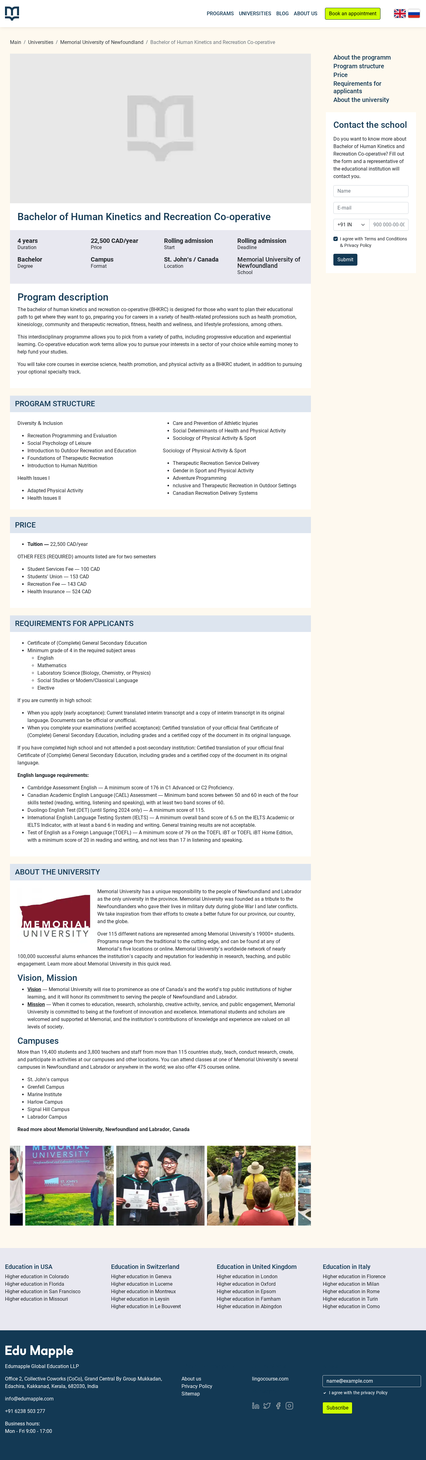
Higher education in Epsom (246, 1291)
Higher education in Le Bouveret (146, 1306)
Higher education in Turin (350, 1299)
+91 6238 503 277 (25, 1411)
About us (191, 1379)
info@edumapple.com (29, 1399)
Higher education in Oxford (246, 1284)
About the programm (362, 57)
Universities (255, 14)
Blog (282, 14)
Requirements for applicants (357, 87)
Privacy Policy (197, 1386)
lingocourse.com (270, 1379)
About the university (361, 100)
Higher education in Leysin (140, 1299)
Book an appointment (352, 14)
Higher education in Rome (351, 1291)
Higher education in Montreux (143, 1291)
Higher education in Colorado (37, 1276)
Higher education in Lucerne (141, 1284)
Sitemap (191, 1394)
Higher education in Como (351, 1306)
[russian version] (414, 13)
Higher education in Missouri (36, 1299)
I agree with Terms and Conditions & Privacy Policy (373, 242)
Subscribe (337, 1408)
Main (15, 42)
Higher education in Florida (34, 1284)
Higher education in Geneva (141, 1276)
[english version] (400, 13)
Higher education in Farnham (249, 1299)
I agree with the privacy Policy (358, 1392)
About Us (305, 14)
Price (340, 75)
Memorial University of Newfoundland (101, 42)
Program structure (358, 66)
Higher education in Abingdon (249, 1306)
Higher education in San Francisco (42, 1291)
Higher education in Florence (354, 1276)
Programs (220, 14)
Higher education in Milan (351, 1284)
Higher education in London (247, 1276)
